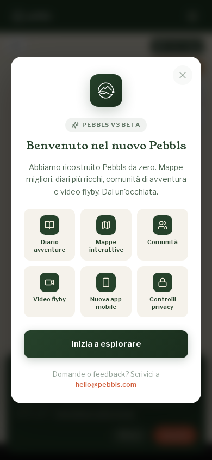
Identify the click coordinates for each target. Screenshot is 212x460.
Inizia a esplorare (106, 344)
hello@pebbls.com (106, 384)
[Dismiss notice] (182, 75)
